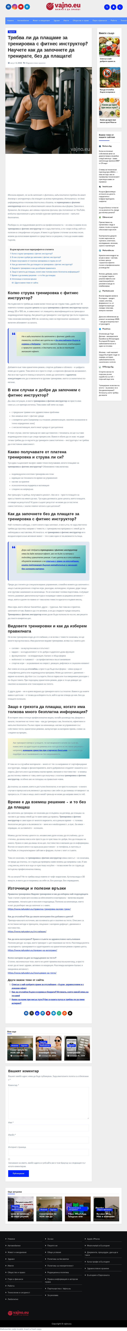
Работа (114, 21)
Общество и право (81, 21)
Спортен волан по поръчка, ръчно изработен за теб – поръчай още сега (106, 375)
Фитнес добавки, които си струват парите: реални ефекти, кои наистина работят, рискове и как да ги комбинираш (108, 280)
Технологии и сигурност (75, 1209)
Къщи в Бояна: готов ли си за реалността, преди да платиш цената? (109, 210)
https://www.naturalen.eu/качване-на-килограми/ (32, 950)
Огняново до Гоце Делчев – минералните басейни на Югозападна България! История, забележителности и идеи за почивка (109, 340)
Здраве (57, 21)
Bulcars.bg (107, 146)
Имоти (66, 21)
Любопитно (45, 1046)
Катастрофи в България (98, 1262)
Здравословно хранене (98, 1268)
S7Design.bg (107, 367)
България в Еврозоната (98, 1275)
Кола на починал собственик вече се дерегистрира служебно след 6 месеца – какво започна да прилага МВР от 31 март (109, 157)
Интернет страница (17, 1147)
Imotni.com (107, 187)
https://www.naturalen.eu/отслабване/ (27, 931)
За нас (50, 1239)
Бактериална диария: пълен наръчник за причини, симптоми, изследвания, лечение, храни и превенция (108, 241)
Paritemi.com (108, 291)
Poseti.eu (106, 329)
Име (11, 1122)
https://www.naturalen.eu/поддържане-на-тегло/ (32, 973)
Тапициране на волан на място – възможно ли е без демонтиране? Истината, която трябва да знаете (109, 390)
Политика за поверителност (60, 1266)
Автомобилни (23, 21)
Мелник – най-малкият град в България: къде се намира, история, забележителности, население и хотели (109, 357)
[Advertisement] (49, 174)
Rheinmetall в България (98, 1245)
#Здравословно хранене (36, 63)
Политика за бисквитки (58, 1259)
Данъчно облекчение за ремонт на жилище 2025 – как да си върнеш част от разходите (109, 320)
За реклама (52, 1295)
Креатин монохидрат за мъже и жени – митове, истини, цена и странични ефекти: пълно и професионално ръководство (109, 261)
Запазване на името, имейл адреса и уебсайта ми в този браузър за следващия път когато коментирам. (46, 1165)
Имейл (12, 1135)
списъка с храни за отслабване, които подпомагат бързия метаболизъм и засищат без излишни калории (50, 565)
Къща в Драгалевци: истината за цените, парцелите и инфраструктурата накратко (107, 196)
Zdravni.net (107, 217)
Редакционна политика (58, 1272)
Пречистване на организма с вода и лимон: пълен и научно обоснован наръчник (108, 226)
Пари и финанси (100, 21)
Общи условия (54, 1252)
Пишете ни (52, 1245)
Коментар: (13, 1085)
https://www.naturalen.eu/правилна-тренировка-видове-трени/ (39, 909)
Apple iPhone (93, 1239)
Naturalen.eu (108, 250)
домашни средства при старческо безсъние (45, 750)
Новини (10, 21)
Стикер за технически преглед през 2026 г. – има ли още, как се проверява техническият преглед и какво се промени (109, 176)
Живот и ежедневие (41, 21)
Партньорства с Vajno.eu (59, 1288)
